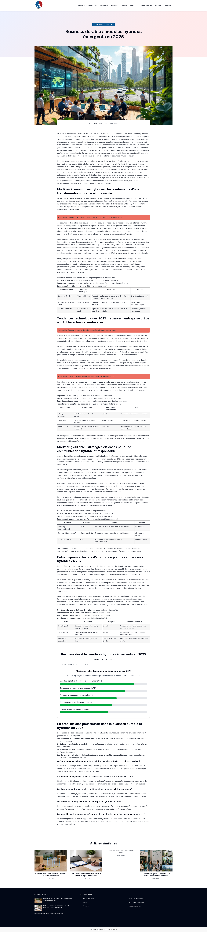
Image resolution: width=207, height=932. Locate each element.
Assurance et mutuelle (109, 5)
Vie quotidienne (146, 5)
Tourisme (167, 5)
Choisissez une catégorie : (103, 659)
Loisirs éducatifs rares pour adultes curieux (121, 852)
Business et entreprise (87, 5)
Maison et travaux (129, 5)
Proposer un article (110, 929)
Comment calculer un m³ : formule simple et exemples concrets (50, 875)
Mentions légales (96, 929)
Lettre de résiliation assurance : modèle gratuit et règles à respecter (86, 875)
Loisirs (158, 5)
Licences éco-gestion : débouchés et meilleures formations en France (156, 875)
